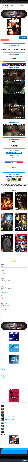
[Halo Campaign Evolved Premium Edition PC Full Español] (2, 432)
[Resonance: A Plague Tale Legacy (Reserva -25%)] (2, 412)
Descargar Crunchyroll (7, 422)
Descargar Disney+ (7, 425)
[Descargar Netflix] (2, 409)
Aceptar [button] (25, 460)
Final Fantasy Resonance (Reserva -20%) (9, 419)
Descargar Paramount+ (7, 413)
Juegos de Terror (6, 7)
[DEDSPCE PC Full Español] (21, 209)
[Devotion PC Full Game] (14, 401)
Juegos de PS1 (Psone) (3, 377)
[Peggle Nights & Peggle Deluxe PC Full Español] (21, 251)
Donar (1, 367)
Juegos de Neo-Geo (3, 375)
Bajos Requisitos (3, 7)
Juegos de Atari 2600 (3, 369)
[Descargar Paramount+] (2, 415)
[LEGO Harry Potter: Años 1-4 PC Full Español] (7, 230)
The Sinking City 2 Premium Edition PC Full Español (11, 428)
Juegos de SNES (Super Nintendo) (4, 378)
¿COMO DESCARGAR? (15, 0)
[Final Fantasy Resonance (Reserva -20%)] (2, 421)
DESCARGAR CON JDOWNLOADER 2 (9, 0)
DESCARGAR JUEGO (24, 37)
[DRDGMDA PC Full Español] (7, 209)
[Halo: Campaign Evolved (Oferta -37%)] (2, 418)
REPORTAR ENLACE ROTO (3, 0)
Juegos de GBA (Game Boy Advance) (5, 370)
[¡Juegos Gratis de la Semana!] (2, 406)
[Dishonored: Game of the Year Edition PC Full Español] (7, 251)
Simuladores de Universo (3, 382)
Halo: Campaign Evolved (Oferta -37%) (9, 416)
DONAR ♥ (19, 0)
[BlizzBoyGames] (2, 2)
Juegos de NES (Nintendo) (3, 376)
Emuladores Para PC (3, 368)
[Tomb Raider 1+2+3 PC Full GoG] (21, 230)
